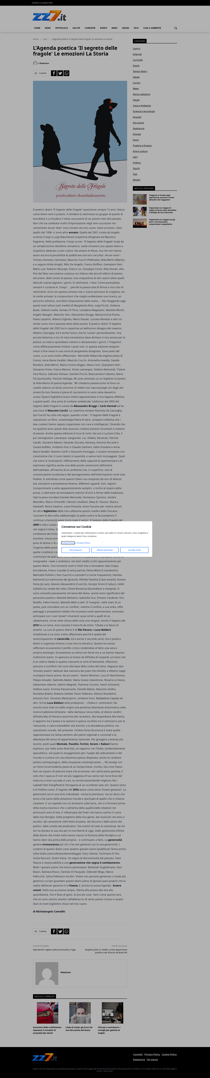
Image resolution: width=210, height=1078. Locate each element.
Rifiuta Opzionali (105, 550)
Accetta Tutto (134, 550)
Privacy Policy (83, 542)
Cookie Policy (67, 542)
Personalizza (76, 550)
